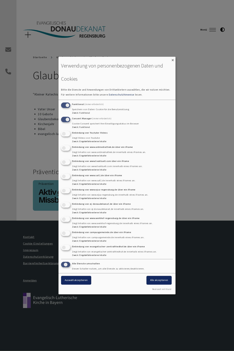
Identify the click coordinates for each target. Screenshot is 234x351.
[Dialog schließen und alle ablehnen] (173, 59)
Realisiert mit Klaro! (161, 289)
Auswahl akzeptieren (76, 280)
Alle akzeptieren (159, 280)
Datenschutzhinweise (121, 95)
